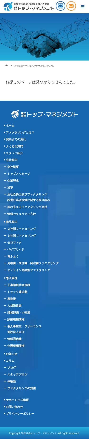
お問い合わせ (14, 406)
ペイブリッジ (15, 249)
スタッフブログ (17, 374)
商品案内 (11, 222)
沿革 (10, 187)
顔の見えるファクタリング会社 (27, 207)
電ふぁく (13, 256)
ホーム (10, 125)
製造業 (11, 298)
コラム (10, 360)
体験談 (11, 381)
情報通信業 (14, 339)
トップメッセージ (18, 173)
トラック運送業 (17, 292)
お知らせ (11, 353)
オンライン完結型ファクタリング (28, 270)
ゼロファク (14, 242)
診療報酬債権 (15, 319)
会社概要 (13, 166)
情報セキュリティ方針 (21, 213)
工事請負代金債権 (18, 285)
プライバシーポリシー (20, 413)
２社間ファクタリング (21, 228)
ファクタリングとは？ (20, 132)
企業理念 (13, 180)
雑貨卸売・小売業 (18, 312)
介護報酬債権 (15, 345)
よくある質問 (14, 146)
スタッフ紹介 (14, 153)
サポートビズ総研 (17, 400)
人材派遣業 (14, 305)
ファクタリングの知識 (21, 388)
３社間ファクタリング (21, 235)
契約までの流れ (16, 139)
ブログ (11, 367)
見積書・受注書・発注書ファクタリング (33, 263)
